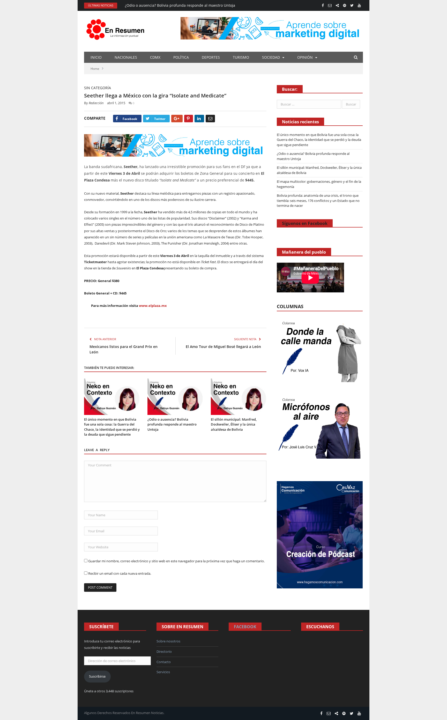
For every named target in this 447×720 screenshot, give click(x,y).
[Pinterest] (188, 118)
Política (181, 57)
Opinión (305, 57)
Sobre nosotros (168, 641)
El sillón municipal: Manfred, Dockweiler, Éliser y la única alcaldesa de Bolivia (234, 424)
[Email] (210, 118)
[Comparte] (337, 5)
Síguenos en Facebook (304, 223)
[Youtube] (359, 5)
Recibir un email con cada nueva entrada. (119, 573)
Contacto (164, 662)
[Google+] (177, 118)
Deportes (211, 57)
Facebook (245, 627)
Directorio (164, 651)
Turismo (241, 57)
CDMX (155, 57)
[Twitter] (352, 5)
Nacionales (126, 57)
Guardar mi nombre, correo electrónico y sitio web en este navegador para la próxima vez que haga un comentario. (176, 561)
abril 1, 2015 (116, 103)
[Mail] (330, 5)
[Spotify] (344, 5)
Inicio (96, 57)
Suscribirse (97, 676)
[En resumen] (117, 28)
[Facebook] (323, 5)
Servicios (163, 672)
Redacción (96, 103)
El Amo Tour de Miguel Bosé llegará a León (223, 346)
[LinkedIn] (199, 118)
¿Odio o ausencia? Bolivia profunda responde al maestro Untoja (180, 5)
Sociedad (271, 57)
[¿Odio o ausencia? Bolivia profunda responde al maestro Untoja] (175, 396)
